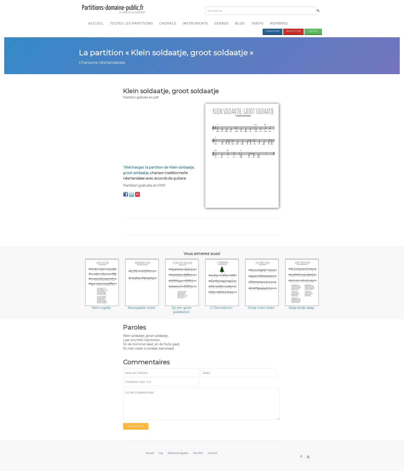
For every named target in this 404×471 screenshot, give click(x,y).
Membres (279, 23)
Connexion (272, 31)
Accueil (96, 23)
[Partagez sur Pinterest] (137, 194)
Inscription (293, 31)
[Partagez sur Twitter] (131, 194)
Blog (240, 23)
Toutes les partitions (131, 23)
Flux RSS (198, 453)
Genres (221, 23)
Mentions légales (178, 453)
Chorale (167, 23)
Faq (161, 453)
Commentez (136, 426)
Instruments (195, 23)
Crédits (313, 31)
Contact (212, 453)
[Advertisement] (161, 133)
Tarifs (257, 23)
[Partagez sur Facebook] (125, 194)
